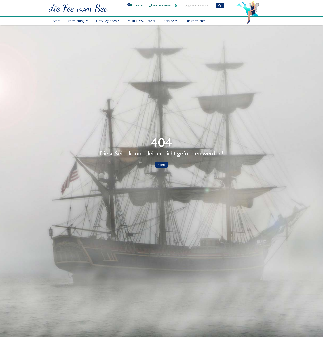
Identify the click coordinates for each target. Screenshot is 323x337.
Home (161, 165)
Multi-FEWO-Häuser (141, 21)
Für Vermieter (195, 21)
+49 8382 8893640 (163, 5)
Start (56, 21)
